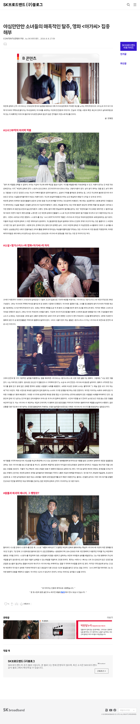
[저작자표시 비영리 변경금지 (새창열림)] (35, 604)
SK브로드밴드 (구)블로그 (23, 4)
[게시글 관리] (16, 604)
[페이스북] (115, 710)
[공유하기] (12, 604)
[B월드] (107, 710)
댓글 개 (6, 651)
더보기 (110, 618)
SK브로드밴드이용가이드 (128, 46)
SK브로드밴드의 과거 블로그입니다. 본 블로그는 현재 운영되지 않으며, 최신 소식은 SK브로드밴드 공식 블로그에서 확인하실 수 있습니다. (52, 666)
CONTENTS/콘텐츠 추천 (13, 39)
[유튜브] (111, 710)
